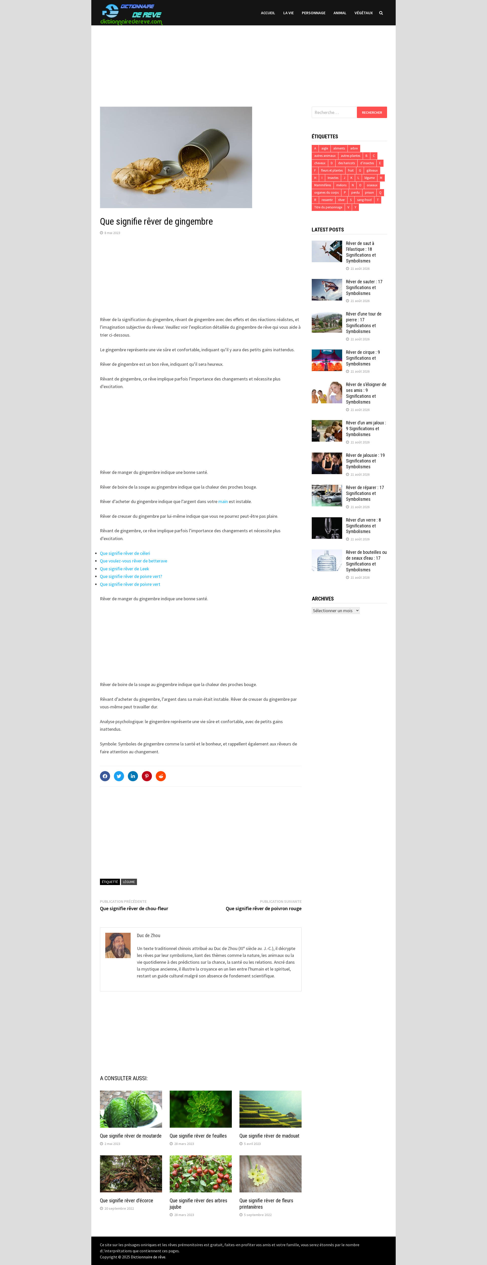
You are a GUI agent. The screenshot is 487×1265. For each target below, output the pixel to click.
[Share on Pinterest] (147, 776)
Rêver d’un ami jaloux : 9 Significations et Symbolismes (366, 428)
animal (340, 12)
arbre (354, 148)
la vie (288, 12)
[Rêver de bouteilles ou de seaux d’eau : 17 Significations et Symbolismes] (327, 553)
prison (369, 192)
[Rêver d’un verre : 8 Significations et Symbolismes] (327, 521)
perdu (355, 192)
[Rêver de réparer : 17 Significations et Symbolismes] (327, 488)
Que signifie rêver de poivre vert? (131, 576)
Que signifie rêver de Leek (124, 569)
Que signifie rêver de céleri (125, 553)
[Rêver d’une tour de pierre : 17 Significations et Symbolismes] (327, 315)
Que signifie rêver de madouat (269, 1136)
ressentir (327, 200)
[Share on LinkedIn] (133, 776)
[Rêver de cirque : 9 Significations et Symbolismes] (327, 353)
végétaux (364, 12)
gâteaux (372, 170)
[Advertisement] (243, 60)
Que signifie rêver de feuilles (198, 1136)
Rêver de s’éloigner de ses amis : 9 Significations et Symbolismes (366, 393)
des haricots (346, 163)
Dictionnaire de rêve (148, 1256)
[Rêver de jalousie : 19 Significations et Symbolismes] (327, 456)
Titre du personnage (328, 207)
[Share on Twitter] (119, 776)
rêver (341, 200)
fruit (351, 170)
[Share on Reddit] (161, 776)
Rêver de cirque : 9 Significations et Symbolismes (363, 358)
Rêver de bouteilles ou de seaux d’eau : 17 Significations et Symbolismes (366, 561)
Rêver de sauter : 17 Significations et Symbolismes (364, 287)
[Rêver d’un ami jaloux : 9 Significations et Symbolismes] (327, 423)
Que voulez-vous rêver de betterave (133, 561)
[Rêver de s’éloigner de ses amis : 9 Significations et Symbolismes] (327, 385)
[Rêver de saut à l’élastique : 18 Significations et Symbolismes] (327, 244)
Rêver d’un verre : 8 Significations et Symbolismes (363, 525)
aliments (339, 148)
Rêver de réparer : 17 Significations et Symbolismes (365, 493)
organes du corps (326, 192)
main (223, 501)
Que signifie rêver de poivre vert (130, 584)
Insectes (333, 178)
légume (129, 881)
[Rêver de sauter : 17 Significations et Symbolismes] (327, 282)
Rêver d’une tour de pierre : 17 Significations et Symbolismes (363, 322)
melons (341, 185)
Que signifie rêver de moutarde (131, 1136)
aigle (324, 148)
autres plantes (350, 156)
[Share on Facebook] (105, 776)
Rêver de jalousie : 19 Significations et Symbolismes (365, 461)
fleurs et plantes (332, 170)
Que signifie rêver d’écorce (126, 1200)
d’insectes (367, 163)
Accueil (268, 12)
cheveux (319, 163)
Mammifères (322, 185)
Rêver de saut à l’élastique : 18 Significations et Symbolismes (361, 252)
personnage (313, 12)
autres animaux (325, 156)
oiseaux (372, 185)
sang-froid (364, 200)
